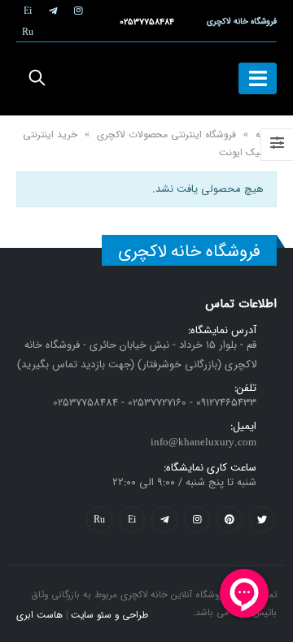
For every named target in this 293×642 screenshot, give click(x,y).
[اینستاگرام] (78, 10)
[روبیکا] (27, 31)
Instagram (197, 519)
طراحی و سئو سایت (109, 615)
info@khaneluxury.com (203, 442)
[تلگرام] (52, 10)
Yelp (132, 519)
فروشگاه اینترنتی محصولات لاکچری (166, 134)
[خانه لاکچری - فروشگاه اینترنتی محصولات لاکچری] (146, 79)
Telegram (164, 519)
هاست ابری (39, 615)
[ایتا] (27, 10)
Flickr (99, 519)
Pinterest (229, 519)
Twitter (262, 519)
